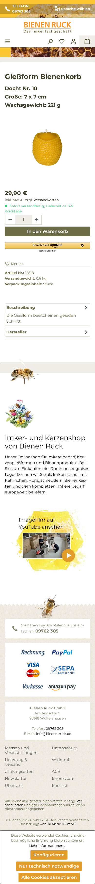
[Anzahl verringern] (10, 220)
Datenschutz (64, 748)
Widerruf (60, 759)
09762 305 (46, 631)
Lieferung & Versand (16, 762)
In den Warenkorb (47, 231)
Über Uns (14, 785)
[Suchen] (50, 41)
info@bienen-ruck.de (53, 733)
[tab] (47, 314)
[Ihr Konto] (73, 41)
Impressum (63, 778)
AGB (56, 771)
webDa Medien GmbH (58, 824)
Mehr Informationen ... (47, 845)
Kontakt (60, 785)
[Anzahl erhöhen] (37, 220)
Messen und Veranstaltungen (21, 750)
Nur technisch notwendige (49, 866)
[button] (47, 246)
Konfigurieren (49, 855)
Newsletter (16, 778)
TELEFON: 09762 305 (21, 8)
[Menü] (7, 41)
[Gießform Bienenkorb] (47, 147)
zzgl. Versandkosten (42, 200)
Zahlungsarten (19, 771)
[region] (47, 152)
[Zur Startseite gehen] (47, 27)
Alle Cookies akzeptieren (49, 877)
